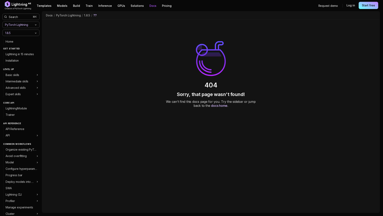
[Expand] (37, 75)
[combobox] (18, 32)
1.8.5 (87, 15)
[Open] (36, 33)
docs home (219, 106)
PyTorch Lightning (68, 15)
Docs (49, 15)
